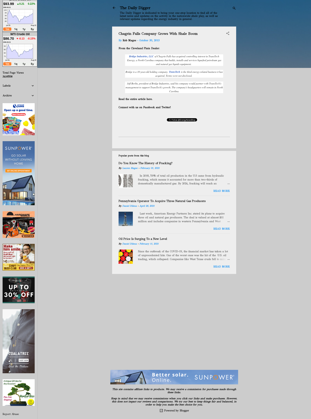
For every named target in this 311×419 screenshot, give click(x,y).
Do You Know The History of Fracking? (145, 163)
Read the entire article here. (136, 99)
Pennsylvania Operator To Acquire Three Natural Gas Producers (162, 201)
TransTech (175, 72)
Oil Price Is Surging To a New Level (143, 239)
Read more (221, 190)
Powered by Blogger (176, 410)
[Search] (234, 9)
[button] (228, 33)
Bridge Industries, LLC (141, 56)
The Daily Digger (135, 7)
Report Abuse (11, 414)
